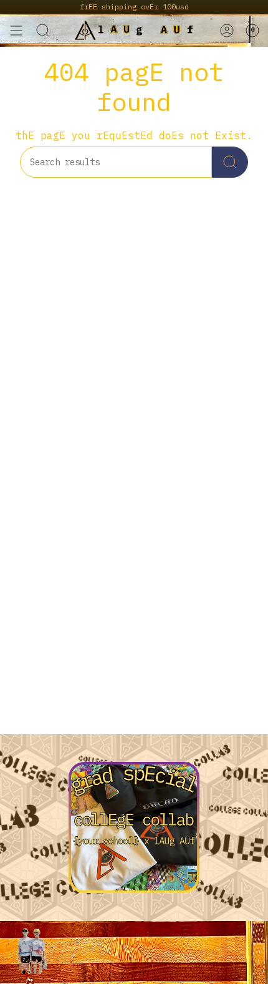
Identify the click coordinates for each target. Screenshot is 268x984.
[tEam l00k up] (230, 162)
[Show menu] (16, 30)
